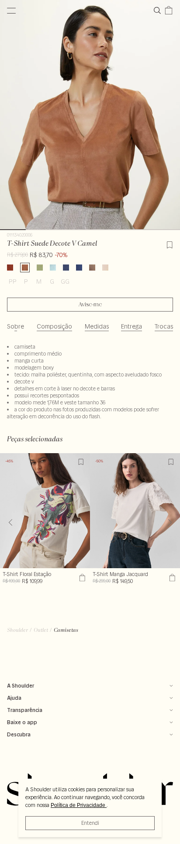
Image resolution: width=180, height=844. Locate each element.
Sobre (15, 326)
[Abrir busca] (159, 10)
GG (65, 281)
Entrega (131, 326)
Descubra (19, 734)
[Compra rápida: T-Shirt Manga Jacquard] (171, 578)
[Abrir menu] (11, 10)
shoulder (17, 630)
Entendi (90, 823)
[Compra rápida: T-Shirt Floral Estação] (81, 578)
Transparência (24, 710)
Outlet (41, 630)
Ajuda (14, 698)
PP (13, 281)
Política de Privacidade (79, 805)
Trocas (164, 326)
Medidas (97, 326)
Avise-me (90, 304)
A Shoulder (20, 685)
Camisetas (66, 630)
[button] (170, 522)
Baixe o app (22, 722)
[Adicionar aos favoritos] (169, 243)
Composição (54, 326)
